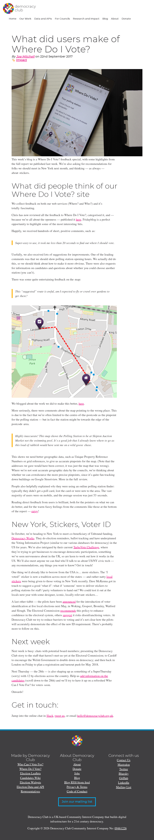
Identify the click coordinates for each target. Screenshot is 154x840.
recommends (68, 610)
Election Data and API (30, 787)
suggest (67, 615)
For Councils (62, 19)
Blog (105, 19)
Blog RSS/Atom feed (77, 782)
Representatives (30, 791)
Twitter (123, 769)
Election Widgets (30, 782)
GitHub (123, 778)
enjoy (34, 511)
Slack (49, 716)
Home (12, 19)
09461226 (121, 828)
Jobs (77, 773)
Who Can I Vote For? (30, 764)
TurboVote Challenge (86, 547)
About (115, 19)
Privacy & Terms (77, 787)
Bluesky (124, 774)
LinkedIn (123, 783)
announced (69, 601)
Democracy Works (23, 538)
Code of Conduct (77, 791)
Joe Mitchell (25, 56)
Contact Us (123, 760)
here (78, 219)
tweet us (60, 716)
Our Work (25, 19)
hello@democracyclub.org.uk (95, 716)
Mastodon (124, 765)
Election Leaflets (30, 773)
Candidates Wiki (30, 778)
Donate (126, 19)
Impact (21, 60)
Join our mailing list (77, 801)
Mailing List (123, 787)
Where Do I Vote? (30, 769)
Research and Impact (86, 19)
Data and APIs (43, 19)
